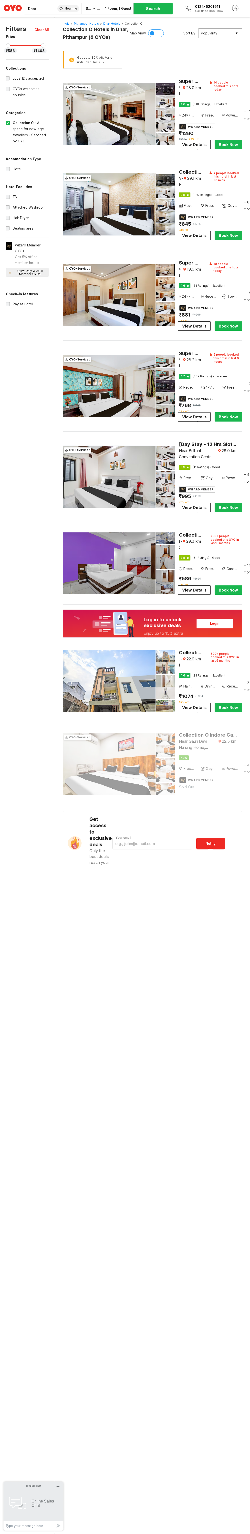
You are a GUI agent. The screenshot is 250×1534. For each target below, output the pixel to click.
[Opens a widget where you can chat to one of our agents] (33, 1506)
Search (153, 8)
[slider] (8, 45)
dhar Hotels (111, 23)
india (66, 23)
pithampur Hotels (86, 23)
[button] (41, 29)
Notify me (211, 845)
